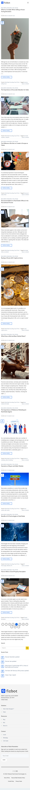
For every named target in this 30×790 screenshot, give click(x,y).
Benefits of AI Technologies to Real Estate (13, 516)
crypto (25, 328)
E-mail (4, 734)
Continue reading (6, 77)
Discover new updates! (10, 661)
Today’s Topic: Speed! (10, 675)
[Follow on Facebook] (13, 771)
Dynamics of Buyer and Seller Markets (12, 466)
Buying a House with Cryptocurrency (12, 258)
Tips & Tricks (16, 82)
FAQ (4, 722)
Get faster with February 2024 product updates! (17, 670)
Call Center (5, 740)
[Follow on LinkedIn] (16, 771)
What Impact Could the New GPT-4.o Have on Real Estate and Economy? (16, 666)
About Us (5, 725)
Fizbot (5, 194)
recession (26, 82)
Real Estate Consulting (9, 82)
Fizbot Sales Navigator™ (8, 709)
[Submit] (27, 648)
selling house (3, 83)
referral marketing (9, 460)
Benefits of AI (9, 565)
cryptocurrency (4, 330)
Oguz (13, 15)
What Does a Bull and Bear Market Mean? (13, 336)
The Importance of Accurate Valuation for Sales (15, 90)
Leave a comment (25, 83)
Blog (4, 719)
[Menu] (28, 2)
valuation (7, 137)
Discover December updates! (12, 657)
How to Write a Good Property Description (13, 571)
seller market (6, 510)
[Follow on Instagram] (15, 771)
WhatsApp (5, 737)
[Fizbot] (5, 3)
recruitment (6, 252)
